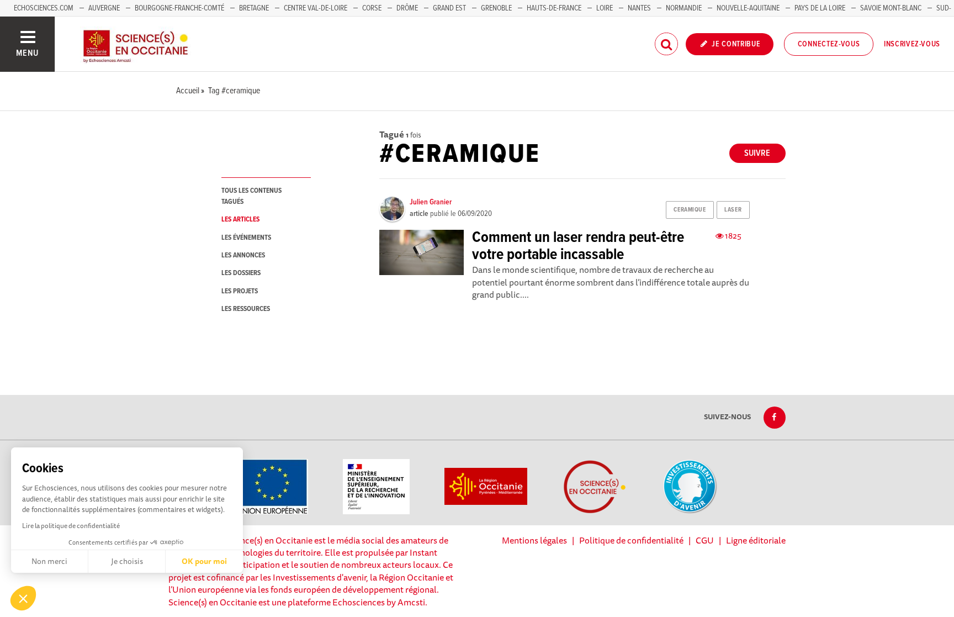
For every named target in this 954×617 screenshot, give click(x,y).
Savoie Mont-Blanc (890, 8)
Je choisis (127, 561)
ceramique (690, 210)
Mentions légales (534, 540)
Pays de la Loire (819, 8)
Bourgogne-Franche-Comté (179, 8)
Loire (604, 8)
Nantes (639, 8)
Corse (371, 8)
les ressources (245, 309)
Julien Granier (431, 202)
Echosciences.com (43, 8)
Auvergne (104, 8)
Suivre (757, 153)
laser (732, 210)
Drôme (407, 8)
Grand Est (449, 8)
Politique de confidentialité (631, 540)
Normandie (684, 8)
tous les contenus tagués (251, 196)
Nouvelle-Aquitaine (748, 8)
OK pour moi (204, 561)
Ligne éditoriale (756, 540)
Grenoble (497, 8)
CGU (705, 540)
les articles (240, 219)
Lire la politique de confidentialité (71, 525)
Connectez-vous (829, 44)
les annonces (243, 255)
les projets (239, 291)
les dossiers (241, 273)
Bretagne (254, 8)
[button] (23, 598)
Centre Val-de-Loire (315, 8)
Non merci (49, 561)
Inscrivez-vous (912, 44)
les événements (246, 237)
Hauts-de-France (554, 8)
